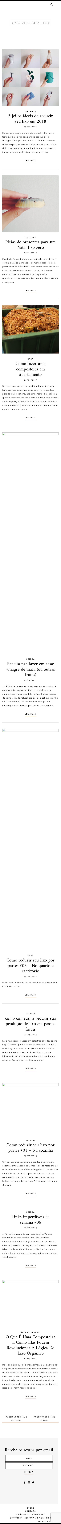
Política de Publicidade (30, 1514)
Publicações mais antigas (16, 1418)
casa (30, 359)
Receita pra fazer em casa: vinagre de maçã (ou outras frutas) (30, 669)
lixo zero (30, 237)
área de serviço (30, 1332)
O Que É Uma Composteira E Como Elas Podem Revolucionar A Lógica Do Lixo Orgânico (30, 1345)
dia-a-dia (30, 111)
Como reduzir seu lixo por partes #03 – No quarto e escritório (31, 965)
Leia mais (30, 161)
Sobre (30, 1508)
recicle (30, 1014)
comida (30, 659)
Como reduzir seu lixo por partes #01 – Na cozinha (31, 1147)
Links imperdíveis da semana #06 (30, 1219)
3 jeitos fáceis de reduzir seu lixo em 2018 (30, 118)
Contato (30, 1511)
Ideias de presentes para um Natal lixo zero (30, 244)
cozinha (31, 1140)
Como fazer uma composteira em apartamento (30, 369)
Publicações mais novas (44, 1418)
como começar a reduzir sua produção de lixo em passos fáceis (30, 1024)
